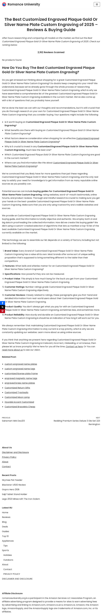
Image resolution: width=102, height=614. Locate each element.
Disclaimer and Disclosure (15, 452)
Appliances (8, 540)
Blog (4, 521)
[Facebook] (2, 303)
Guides (5, 531)
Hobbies (7, 555)
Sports (5, 550)
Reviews (6, 517)
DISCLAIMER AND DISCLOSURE (17, 578)
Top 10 (5, 536)
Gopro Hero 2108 (10, 489)
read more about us (12, 349)
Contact (6, 466)
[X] (2, 307)
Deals (5, 526)
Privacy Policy (9, 457)
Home (5, 512)
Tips (5, 545)
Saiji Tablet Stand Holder (14, 494)
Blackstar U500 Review (14, 484)
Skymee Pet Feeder (12, 480)
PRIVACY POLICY (11, 574)
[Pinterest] (2, 311)
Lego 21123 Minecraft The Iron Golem (21, 498)
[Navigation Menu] (97, 4)
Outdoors (8, 559)
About (5, 461)
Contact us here (74, 346)
